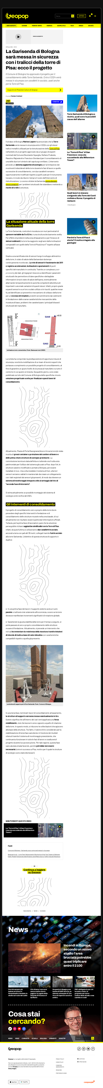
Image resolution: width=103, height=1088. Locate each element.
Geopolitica (61, 25)
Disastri (62, 1038)
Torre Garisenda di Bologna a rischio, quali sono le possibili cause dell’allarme (81, 116)
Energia (49, 25)
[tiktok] (79, 1049)
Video (17, 1038)
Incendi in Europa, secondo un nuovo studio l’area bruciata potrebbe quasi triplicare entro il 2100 (78, 955)
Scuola (35, 1038)
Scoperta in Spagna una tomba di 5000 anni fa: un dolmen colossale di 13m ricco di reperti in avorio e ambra (62, 993)
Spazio (81, 25)
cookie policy (59, 1062)
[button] (95, 16)
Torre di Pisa (54, 148)
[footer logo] (27, 1049)
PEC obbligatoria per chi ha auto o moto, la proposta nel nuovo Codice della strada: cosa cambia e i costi (84, 993)
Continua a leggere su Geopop (34, 871)
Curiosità (25, 1038)
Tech (72, 25)
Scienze (24, 25)
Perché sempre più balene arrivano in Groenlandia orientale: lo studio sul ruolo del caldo (17, 992)
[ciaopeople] (89, 1082)
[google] (24, 1082)
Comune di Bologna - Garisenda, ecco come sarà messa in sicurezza (29, 850)
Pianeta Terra (37, 25)
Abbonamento (11, 25)
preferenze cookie (61, 1073)
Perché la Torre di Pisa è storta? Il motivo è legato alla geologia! (81, 240)
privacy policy (60, 1059)
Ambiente (52, 1038)
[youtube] (88, 1049)
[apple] (13, 1082)
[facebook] (93, 1049)
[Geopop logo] (17, 16)
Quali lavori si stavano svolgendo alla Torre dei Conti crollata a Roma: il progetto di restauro (81, 197)
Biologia (43, 1038)
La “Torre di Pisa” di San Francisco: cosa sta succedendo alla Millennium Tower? (80, 156)
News (10, 1038)
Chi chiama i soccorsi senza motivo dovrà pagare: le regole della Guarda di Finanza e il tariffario (39, 993)
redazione (59, 1070)
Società (90, 25)
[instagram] (83, 1049)
